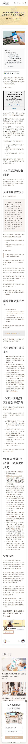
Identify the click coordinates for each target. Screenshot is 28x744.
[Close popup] (26, 701)
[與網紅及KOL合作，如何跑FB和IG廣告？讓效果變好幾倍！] (14, 689)
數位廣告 (20, 18)
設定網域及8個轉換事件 (12, 333)
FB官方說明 (10, 451)
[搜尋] (22, 2)
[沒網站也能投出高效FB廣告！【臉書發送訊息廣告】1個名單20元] (14, 664)
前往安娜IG (8, 632)
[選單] (25, 3)
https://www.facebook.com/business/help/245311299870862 (15, 313)
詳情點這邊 (14, 391)
